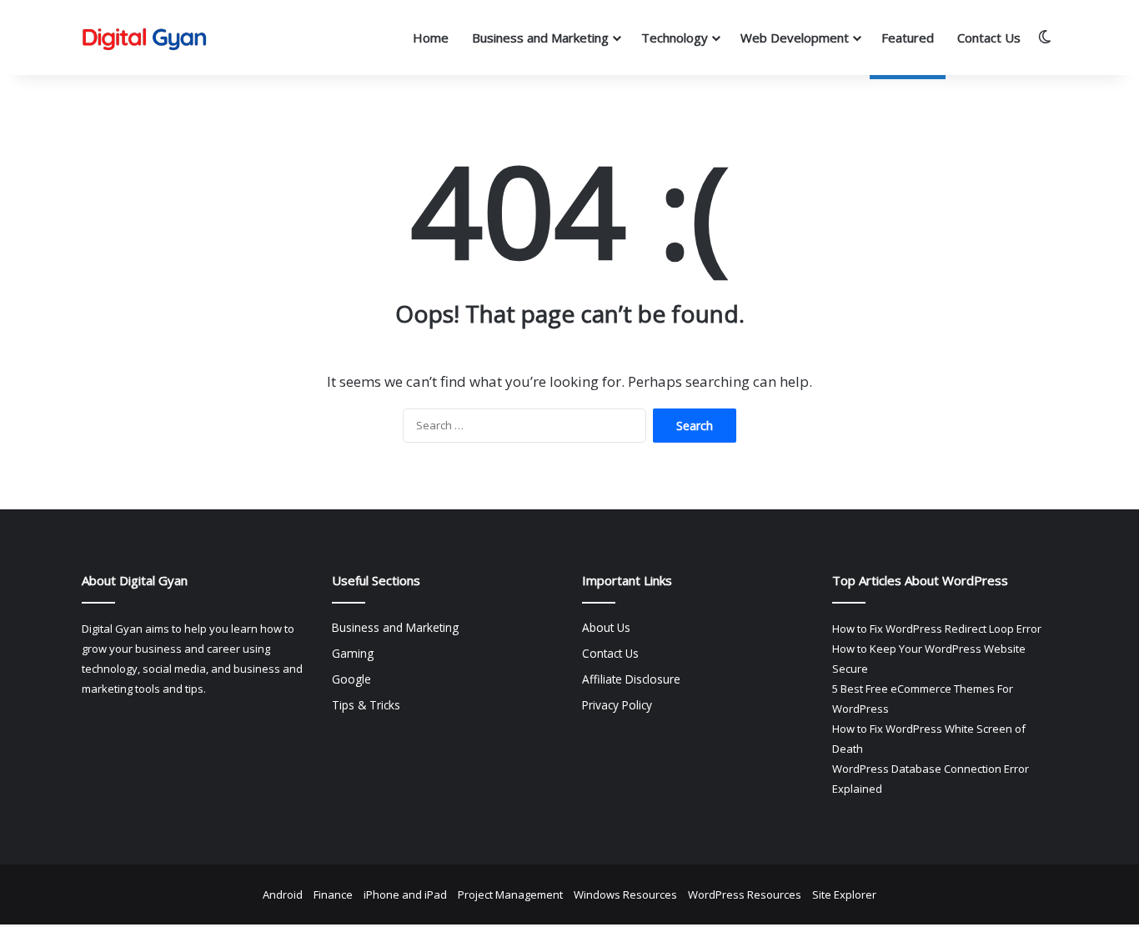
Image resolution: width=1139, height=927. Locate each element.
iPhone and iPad (405, 894)
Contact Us (989, 37)
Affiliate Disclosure (631, 679)
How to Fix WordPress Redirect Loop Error (936, 628)
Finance (333, 894)
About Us (606, 627)
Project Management (510, 894)
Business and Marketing (540, 37)
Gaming (353, 653)
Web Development (794, 37)
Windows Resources (625, 894)
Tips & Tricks (366, 705)
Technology (674, 37)
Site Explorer (844, 894)
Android (283, 894)
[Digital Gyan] (144, 38)
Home (431, 37)
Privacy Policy (617, 705)
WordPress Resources (744, 894)
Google (351, 679)
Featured (907, 37)
